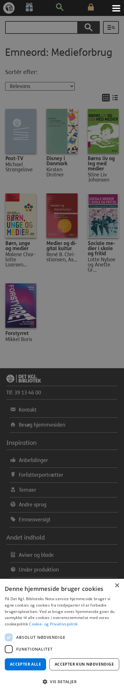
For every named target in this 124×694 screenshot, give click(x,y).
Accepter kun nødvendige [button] (84, 664)
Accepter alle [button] (25, 664)
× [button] (116, 585)
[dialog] (62, 636)
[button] (62, 682)
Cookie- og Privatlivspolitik (53, 624)
